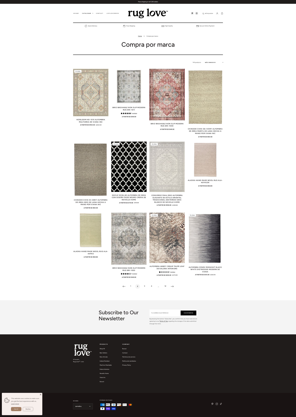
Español (78, 406)
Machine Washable (106, 365)
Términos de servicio (128, 357)
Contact (125, 353)
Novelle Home (104, 373)
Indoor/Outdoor (105, 361)
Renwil (102, 381)
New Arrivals (104, 357)
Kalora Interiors (104, 369)
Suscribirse (188, 313)
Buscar (124, 349)
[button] (207, 13)
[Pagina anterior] (123, 286)
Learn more (15, 404)
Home (140, 36)
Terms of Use (164, 321)
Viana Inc (102, 377)
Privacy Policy (126, 365)
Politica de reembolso (129, 361)
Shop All (102, 349)
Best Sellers (103, 353)
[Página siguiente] (172, 286)
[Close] (40, 394)
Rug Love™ (76, 361)
